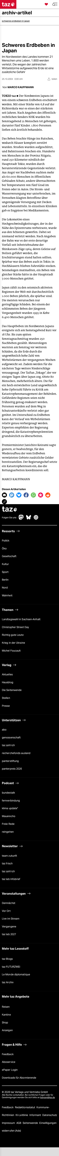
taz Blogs (7, 958)
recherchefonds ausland (16, 753)
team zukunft (9, 855)
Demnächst (8, 903)
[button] (54, 4)
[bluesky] (28, 519)
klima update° (10, 808)
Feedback (8, 1054)
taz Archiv (8, 982)
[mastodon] (21, 519)
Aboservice (8, 1061)
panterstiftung (10, 761)
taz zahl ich (8, 745)
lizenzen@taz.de (47, 1097)
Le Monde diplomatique (16, 974)
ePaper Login (10, 1069)
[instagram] (36, 519)
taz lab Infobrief (11, 879)
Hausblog (7, 682)
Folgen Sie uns (9, 517)
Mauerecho (8, 816)
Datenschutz (49, 1115)
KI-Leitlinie (22, 1115)
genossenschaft (11, 737)
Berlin (5, 579)
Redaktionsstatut (25, 1107)
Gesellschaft (9, 556)
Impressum (9, 1122)
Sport (5, 572)
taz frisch (7, 863)
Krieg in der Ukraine (13, 642)
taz (9, 509)
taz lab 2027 (9, 934)
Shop (5, 1022)
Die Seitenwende (12, 690)
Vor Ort (6, 910)
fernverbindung (11, 800)
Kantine (6, 1014)
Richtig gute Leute (13, 634)
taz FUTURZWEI (11, 966)
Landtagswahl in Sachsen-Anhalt (21, 619)
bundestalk (8, 792)
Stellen (6, 697)
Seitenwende (31, 1122)
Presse (6, 705)
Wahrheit (7, 595)
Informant (35, 1115)
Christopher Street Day (15, 627)
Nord (5, 587)
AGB (19, 1122)
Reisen (6, 1006)
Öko (4, 548)
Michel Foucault (11, 650)
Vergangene (9, 926)
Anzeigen (7, 1030)
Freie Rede (8, 823)
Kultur (5, 564)
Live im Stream (10, 918)
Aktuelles (7, 674)
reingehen (8, 831)
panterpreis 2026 (12, 768)
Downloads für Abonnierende (19, 1077)
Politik (5, 540)
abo (4, 729)
